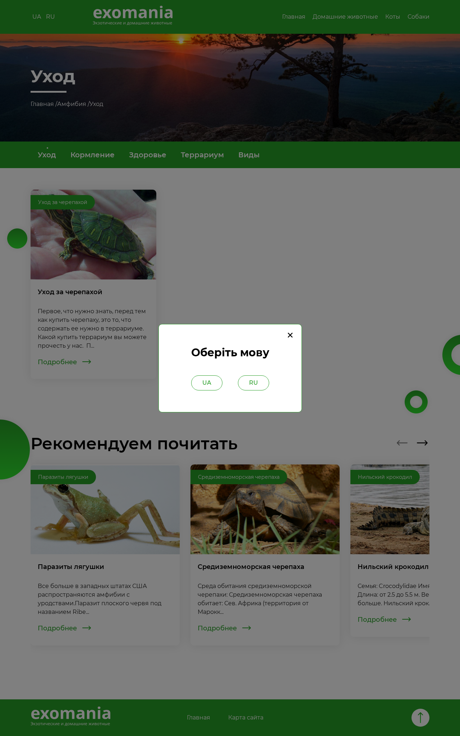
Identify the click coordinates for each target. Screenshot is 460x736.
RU (253, 382)
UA (206, 382)
